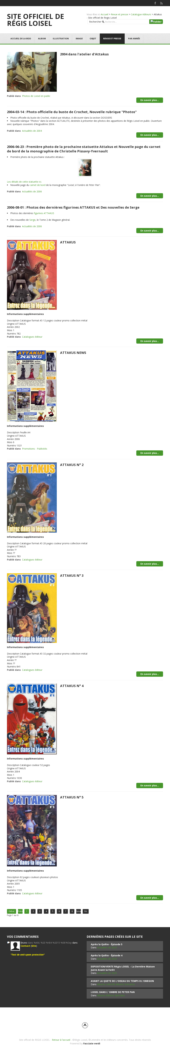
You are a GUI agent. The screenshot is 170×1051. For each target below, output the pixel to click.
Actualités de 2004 (32, 130)
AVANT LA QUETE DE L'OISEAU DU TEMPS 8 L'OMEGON (122, 981)
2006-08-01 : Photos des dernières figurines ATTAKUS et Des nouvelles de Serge (73, 207)
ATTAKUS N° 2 (72, 464)
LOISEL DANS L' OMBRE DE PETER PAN (113, 992)
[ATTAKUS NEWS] (32, 385)
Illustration (61, 38)
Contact (25, 945)
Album (42, 38)
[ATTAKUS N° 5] (32, 830)
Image (79, 38)
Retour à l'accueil (61, 1039)
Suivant (78, 911)
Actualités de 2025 (107, 947)
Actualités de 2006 (32, 191)
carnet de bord (37, 185)
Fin (85, 911)
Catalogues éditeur (32, 336)
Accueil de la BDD (20, 38)
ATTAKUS (68, 242)
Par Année (134, 38)
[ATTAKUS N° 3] (32, 607)
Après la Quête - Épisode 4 (106, 955)
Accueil (104, 14)
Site (34, 945)
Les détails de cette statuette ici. (24, 181)
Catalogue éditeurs (141, 14)
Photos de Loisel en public (36, 96)
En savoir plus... (149, 100)
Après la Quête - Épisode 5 (106, 944)
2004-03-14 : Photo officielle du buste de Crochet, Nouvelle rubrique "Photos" (72, 112)
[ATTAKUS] (32, 274)
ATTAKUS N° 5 (72, 797)
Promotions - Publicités (34, 448)
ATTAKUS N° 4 (72, 686)
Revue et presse (119, 14)
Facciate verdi (91, 1043)
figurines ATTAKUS (44, 213)
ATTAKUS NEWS (73, 352)
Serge (32, 219)
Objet (93, 38)
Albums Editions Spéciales (111, 995)
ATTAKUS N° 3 (72, 575)
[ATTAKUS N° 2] (32, 497)
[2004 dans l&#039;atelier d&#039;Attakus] (32, 71)
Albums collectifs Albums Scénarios (116, 984)
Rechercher (95, 21)
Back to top (85, 1025)
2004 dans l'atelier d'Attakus (84, 54)
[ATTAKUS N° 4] (32, 718)
